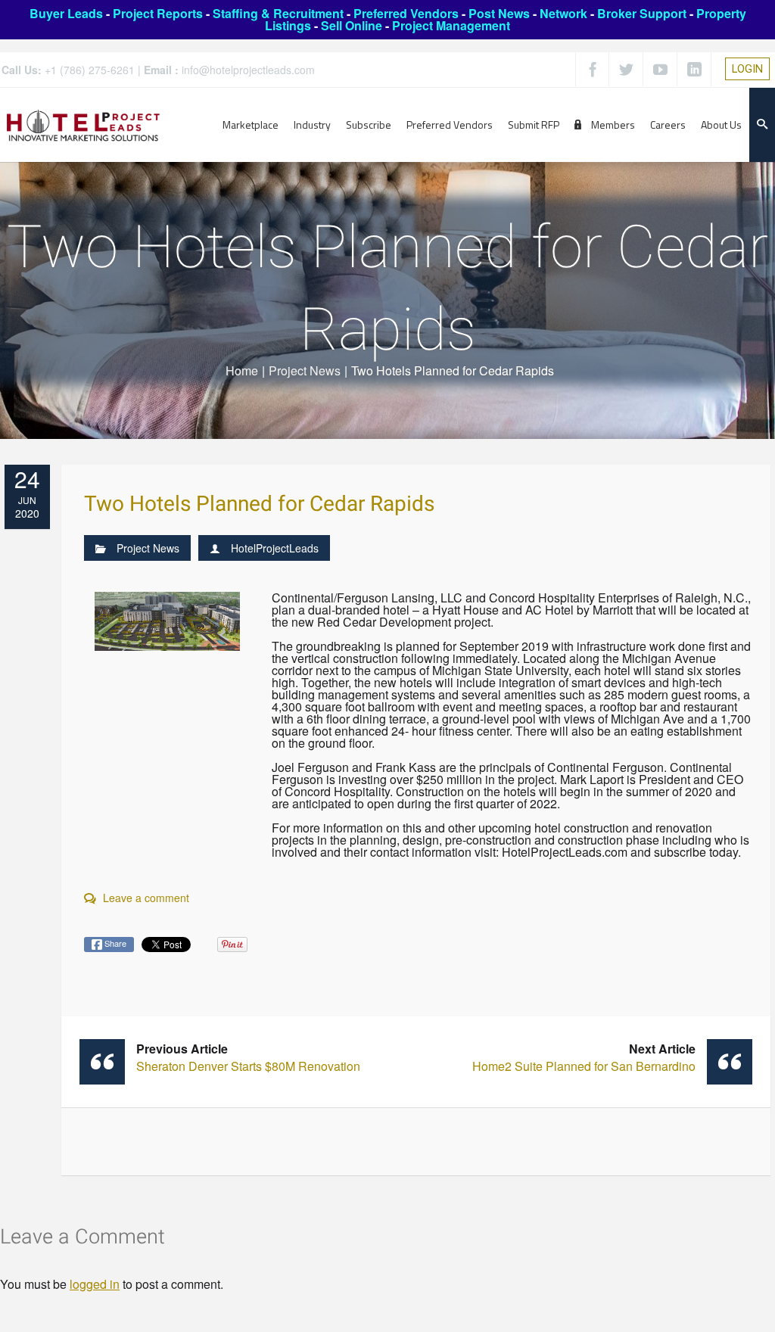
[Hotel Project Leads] (83, 124)
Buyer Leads (66, 13)
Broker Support (641, 13)
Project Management (451, 25)
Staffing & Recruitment (278, 13)
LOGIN (747, 69)
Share (114, 943)
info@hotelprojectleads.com (248, 69)
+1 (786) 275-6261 (90, 69)
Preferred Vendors (406, 13)
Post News (499, 13)
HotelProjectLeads (275, 548)
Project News (305, 370)
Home (242, 370)
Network (563, 13)
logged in (95, 1284)
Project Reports (158, 13)
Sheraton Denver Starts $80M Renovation (248, 1057)
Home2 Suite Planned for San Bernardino (584, 1057)
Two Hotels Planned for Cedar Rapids (259, 504)
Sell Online (351, 25)
